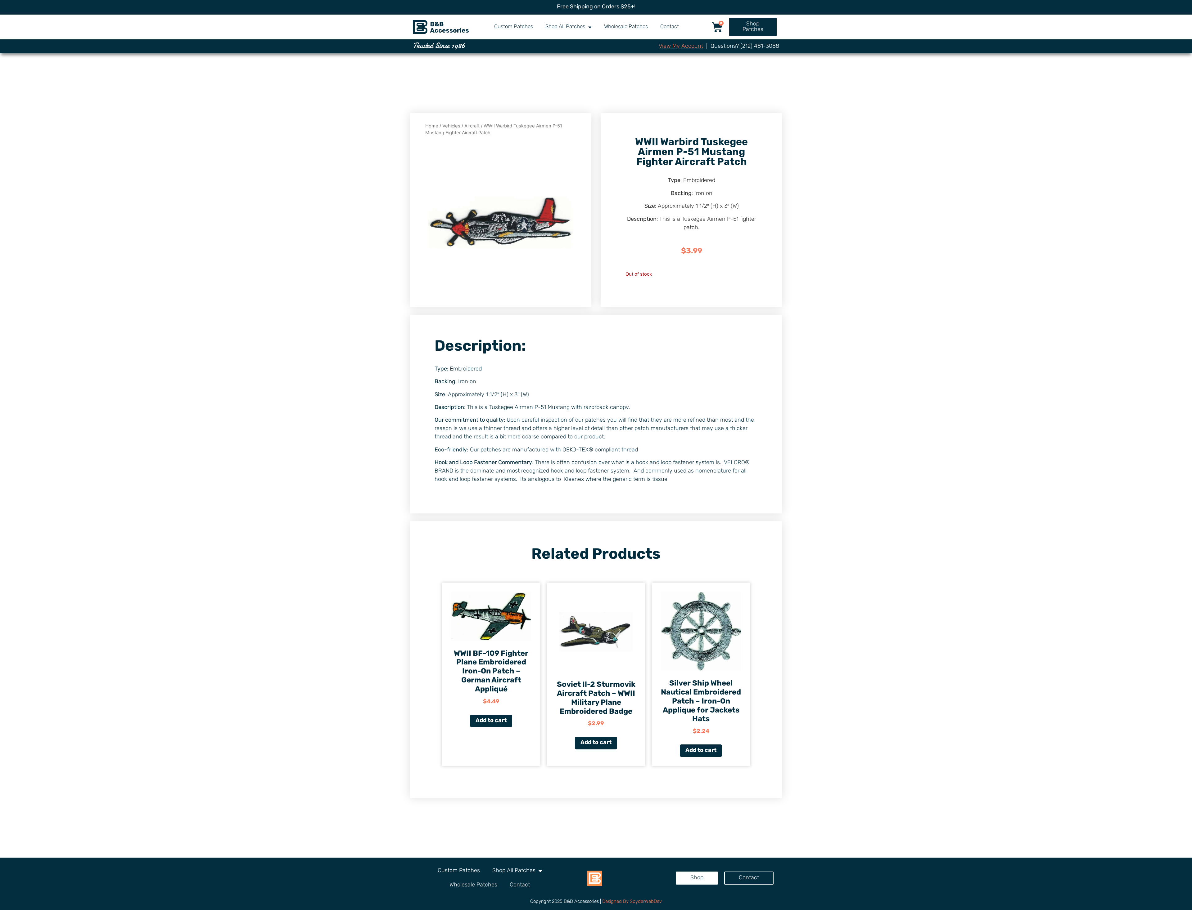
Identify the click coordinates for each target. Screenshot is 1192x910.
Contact (669, 26)
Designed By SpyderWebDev (632, 901)
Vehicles (451, 126)
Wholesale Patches (626, 26)
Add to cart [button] (491, 721)
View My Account (681, 46)
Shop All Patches (565, 26)
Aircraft (472, 126)
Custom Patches (513, 26)
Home (431, 126)
